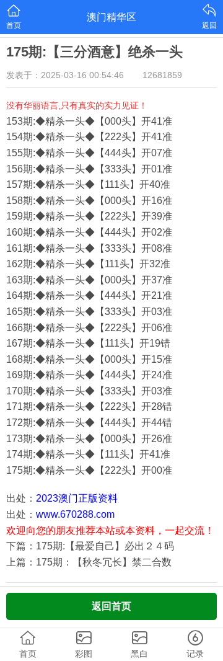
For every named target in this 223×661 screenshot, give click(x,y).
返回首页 (111, 606)
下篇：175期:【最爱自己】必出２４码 (90, 546)
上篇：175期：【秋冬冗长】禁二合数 (89, 562)
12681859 (162, 75)
